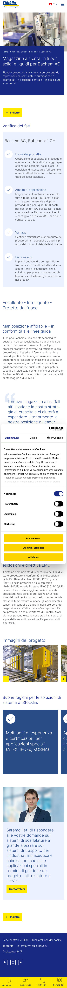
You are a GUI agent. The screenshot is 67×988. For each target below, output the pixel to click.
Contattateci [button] (17, 889)
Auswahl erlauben (33, 547)
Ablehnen (33, 557)
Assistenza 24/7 (12, 951)
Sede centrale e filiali (15, 940)
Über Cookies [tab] (55, 437)
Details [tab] (34, 437)
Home (5, 52)
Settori (24, 52)
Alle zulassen (33, 538)
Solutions (14, 52)
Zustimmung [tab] (12, 437)
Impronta (8, 945)
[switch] (58, 503)
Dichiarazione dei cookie (47, 940)
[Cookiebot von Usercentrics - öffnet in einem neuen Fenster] (49, 429)
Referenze (34, 52)
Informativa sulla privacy (32, 945)
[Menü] (62, 4)
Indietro (15, 112)
